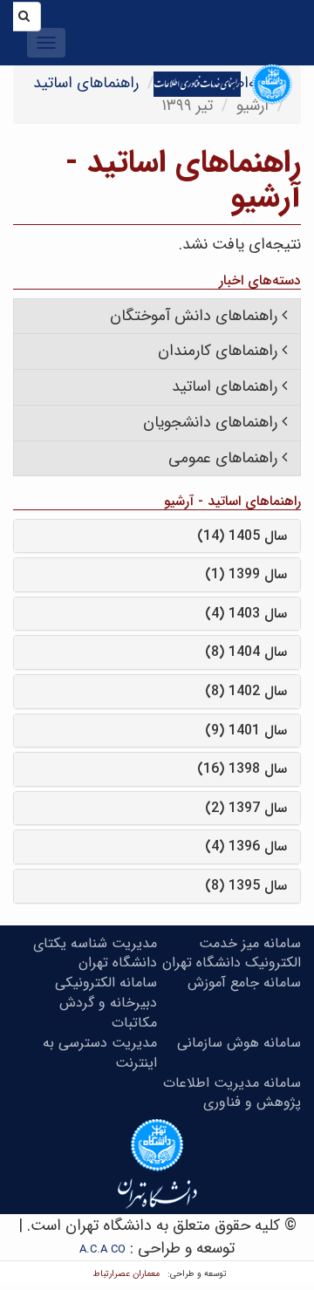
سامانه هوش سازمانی (239, 1043)
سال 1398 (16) (242, 769)
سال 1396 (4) (246, 846)
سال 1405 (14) (242, 536)
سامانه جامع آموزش (244, 982)
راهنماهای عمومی (222, 458)
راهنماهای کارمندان (217, 350)
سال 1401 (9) (246, 730)
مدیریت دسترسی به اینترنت (100, 1053)
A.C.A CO (102, 1249)
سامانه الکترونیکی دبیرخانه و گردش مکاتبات (106, 1003)
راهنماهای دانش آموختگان (193, 316)
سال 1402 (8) (246, 691)
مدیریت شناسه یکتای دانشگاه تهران (95, 953)
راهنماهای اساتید (86, 83)
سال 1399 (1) (246, 574)
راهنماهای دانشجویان (210, 422)
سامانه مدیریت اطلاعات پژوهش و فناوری (232, 1093)
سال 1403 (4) (246, 614)
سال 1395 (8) (246, 886)
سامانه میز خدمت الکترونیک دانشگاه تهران (231, 953)
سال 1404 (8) (246, 652)
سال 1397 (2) (246, 808)
